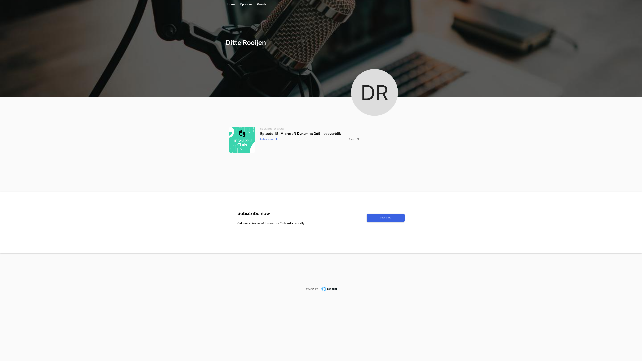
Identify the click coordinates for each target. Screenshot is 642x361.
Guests (261, 4)
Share (351, 139)
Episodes (246, 4)
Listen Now (267, 139)
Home (231, 4)
